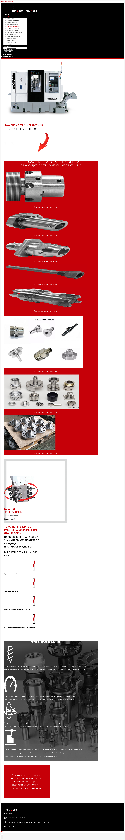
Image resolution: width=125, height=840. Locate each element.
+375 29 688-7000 (8, 813)
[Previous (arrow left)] (1, 837)
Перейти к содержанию (7, 1)
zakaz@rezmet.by (7, 56)
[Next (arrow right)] (2, 837)
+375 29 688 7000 (6, 55)
